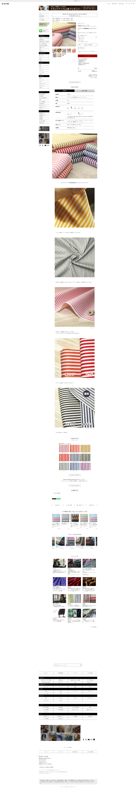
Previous (53, 35)
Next (75, 35)
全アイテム (57, 21)
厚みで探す (68, 18)
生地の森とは (41, 39)
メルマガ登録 (41, 19)
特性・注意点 (84, 90)
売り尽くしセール (42, 105)
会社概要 (40, 116)
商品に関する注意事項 (43, 45)
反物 (40, 49)
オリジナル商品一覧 (42, 43)
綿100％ (72, 20)
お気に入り (131, 3)
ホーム (46, 751)
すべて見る (94, 626)
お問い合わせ (121, 3)
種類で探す (68, 20)
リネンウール (41, 85)
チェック (40, 68)
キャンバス (41, 79)
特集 (40, 99)
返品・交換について (80, 505)
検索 (80, 665)
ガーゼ (40, 81)
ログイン (109, 3)
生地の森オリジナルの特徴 (44, 41)
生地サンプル (41, 47)
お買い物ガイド (115, 3)
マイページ (41, 17)
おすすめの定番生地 (42, 97)
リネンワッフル (42, 83)
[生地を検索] (127, 3)
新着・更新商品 (42, 94)
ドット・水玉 (41, 72)
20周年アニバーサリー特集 (44, 37)
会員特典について (42, 115)
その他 (40, 60)
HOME (53, 18)
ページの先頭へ (69, 747)
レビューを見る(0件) (83, 58)
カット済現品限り (42, 101)
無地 (40, 64)
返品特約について (82, 64)
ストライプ (41, 70)
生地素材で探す (57, 18)
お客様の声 (41, 118)
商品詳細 (64, 90)
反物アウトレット (42, 107)
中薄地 (72, 18)
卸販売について (42, 51)
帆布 (40, 78)
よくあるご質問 (69, 505)
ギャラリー (41, 109)
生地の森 (5, 4)
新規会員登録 (41, 16)
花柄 (40, 66)
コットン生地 (63, 18)
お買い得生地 (41, 103)
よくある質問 (46, 718)
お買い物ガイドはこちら (75, 15)
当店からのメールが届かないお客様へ (46, 767)
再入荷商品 (41, 95)
